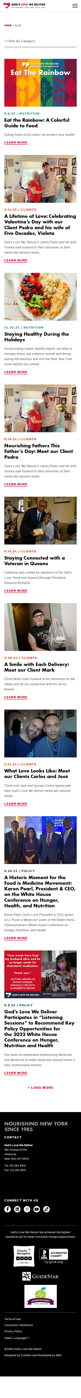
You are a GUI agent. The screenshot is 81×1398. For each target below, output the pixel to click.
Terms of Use (12, 1319)
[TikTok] (46, 1209)
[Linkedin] (17, 1209)
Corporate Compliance (18, 1325)
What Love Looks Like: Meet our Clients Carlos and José (37, 773)
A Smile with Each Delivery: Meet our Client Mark (36, 667)
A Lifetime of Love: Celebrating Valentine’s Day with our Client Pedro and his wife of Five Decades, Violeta (40, 224)
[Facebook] (7, 1209)
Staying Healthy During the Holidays (36, 337)
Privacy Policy (13, 1331)
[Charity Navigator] (24, 1256)
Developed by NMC (50, 1355)
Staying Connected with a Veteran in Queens (34, 560)
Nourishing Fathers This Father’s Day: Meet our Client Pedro (38, 451)
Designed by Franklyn (18, 1355)
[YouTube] (36, 1209)
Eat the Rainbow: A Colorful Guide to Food (36, 123)
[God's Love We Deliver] (24, 6)
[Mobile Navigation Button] (75, 5)
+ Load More (41, 1087)
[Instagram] (27, 1209)
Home (7, 25)
